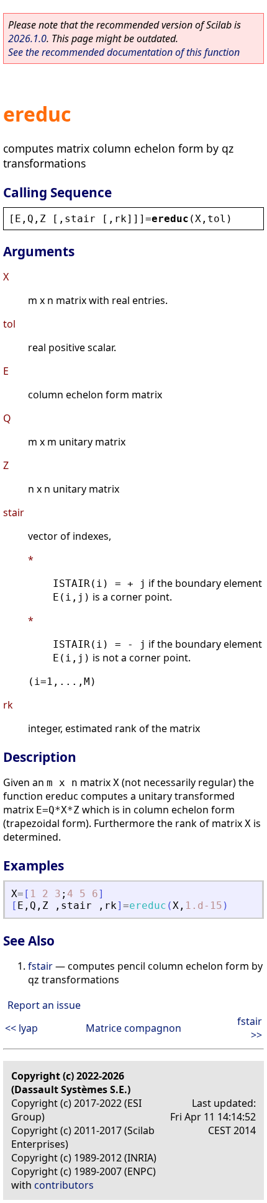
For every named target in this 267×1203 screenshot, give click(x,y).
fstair (40, 966)
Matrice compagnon (133, 1028)
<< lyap (21, 1028)
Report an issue (44, 1005)
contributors (64, 1185)
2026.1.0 (27, 38)
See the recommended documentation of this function (124, 52)
